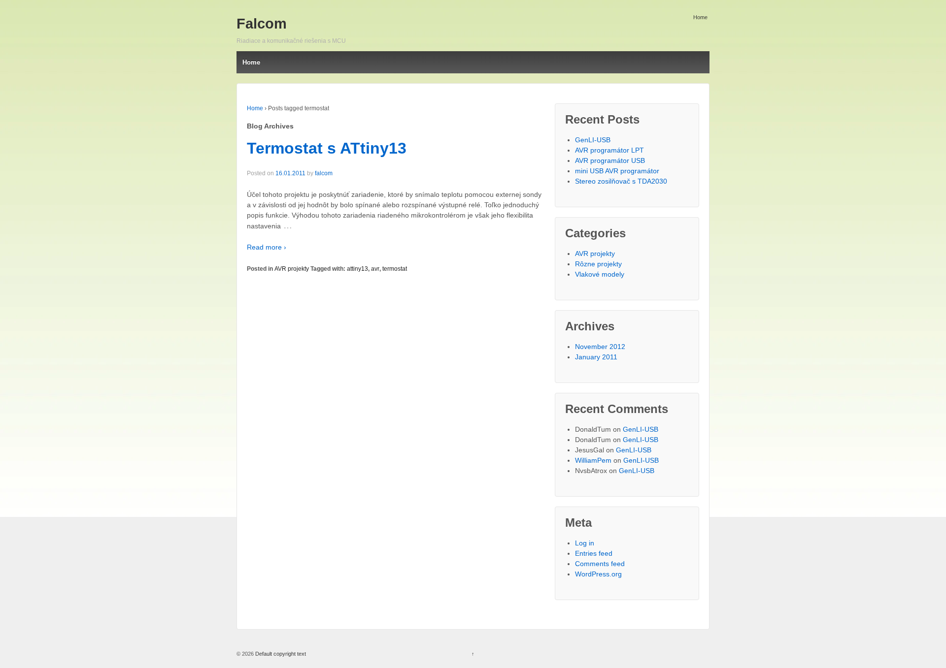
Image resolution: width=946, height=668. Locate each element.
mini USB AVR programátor (617, 171)
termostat (394, 268)
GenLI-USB (592, 140)
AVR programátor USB (610, 160)
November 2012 (600, 346)
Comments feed (600, 564)
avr (375, 268)
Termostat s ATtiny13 (326, 148)
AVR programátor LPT (609, 150)
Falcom (261, 24)
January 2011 (596, 357)
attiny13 (357, 268)
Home (700, 17)
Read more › (266, 247)
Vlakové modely (599, 274)
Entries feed (593, 553)
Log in (584, 543)
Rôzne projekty (598, 264)
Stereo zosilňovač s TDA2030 (621, 181)
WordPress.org (598, 574)
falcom (324, 173)
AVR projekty (291, 268)
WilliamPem (593, 460)
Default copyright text (280, 654)
